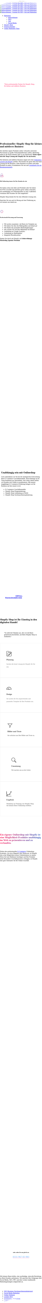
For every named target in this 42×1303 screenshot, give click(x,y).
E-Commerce (22, 851)
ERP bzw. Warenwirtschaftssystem (13, 597)
